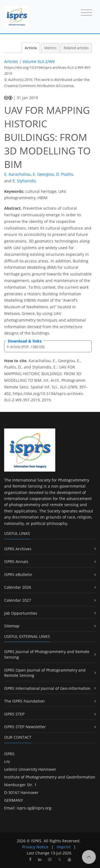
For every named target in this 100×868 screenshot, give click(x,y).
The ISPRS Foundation (24, 701)
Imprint (64, 846)
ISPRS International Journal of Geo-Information (47, 688)
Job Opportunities (20, 613)
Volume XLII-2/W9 (38, 61)
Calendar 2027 (17, 600)
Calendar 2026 (17, 587)
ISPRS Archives (17, 548)
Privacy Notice (35, 846)
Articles (11, 61)
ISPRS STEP (14, 714)
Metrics (50, 48)
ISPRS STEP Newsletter (25, 726)
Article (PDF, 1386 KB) (27, 346)
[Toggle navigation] (86, 13)
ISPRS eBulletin (18, 574)
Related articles (76, 48)
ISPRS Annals (16, 561)
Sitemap (11, 625)
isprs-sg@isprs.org (34, 808)
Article (31, 48)
